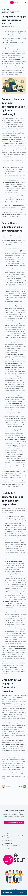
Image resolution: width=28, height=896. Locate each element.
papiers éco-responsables (11, 253)
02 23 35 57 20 (8, 848)
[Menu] (25, 2)
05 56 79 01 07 (8, 840)
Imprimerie (7, 26)
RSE (4, 26)
